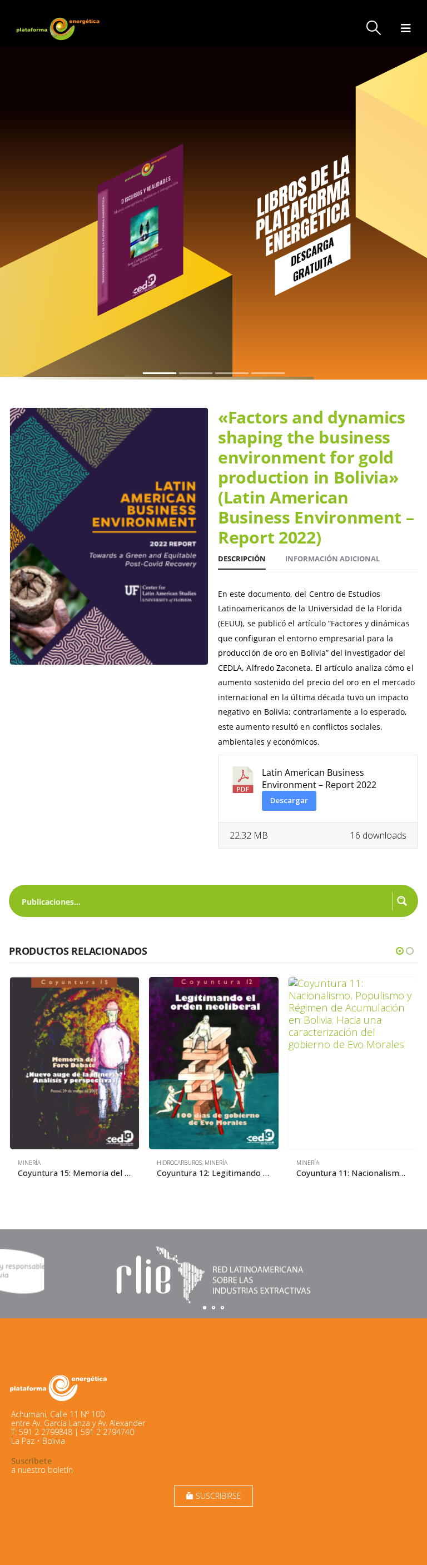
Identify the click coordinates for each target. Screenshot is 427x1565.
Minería (29, 1163)
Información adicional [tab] (332, 559)
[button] (374, 28)
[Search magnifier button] (402, 900)
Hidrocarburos (179, 1163)
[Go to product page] (75, 1063)
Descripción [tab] (242, 559)
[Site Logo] (59, 28)
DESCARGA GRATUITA (312, 259)
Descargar (289, 800)
